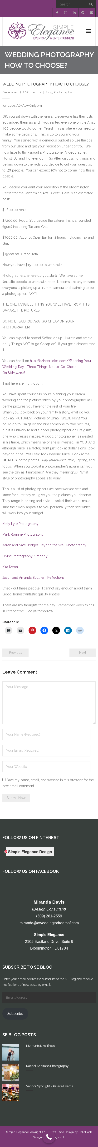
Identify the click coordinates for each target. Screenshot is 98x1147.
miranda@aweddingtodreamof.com (49, 923)
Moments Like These (40, 1045)
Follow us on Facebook (30, 871)
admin (37, 92)
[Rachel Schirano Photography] (10, 1072)
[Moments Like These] (10, 1052)
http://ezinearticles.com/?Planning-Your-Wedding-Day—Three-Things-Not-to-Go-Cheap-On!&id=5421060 (47, 367)
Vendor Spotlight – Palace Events (49, 1086)
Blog (48, 92)
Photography (63, 92)
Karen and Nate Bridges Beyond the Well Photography (44, 545)
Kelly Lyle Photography (20, 524)
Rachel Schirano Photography (47, 1066)
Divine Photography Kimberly (25, 556)
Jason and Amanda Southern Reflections (33, 577)
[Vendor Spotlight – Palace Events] (10, 1092)
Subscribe (15, 1013)
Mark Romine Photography (23, 534)
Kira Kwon (10, 567)
